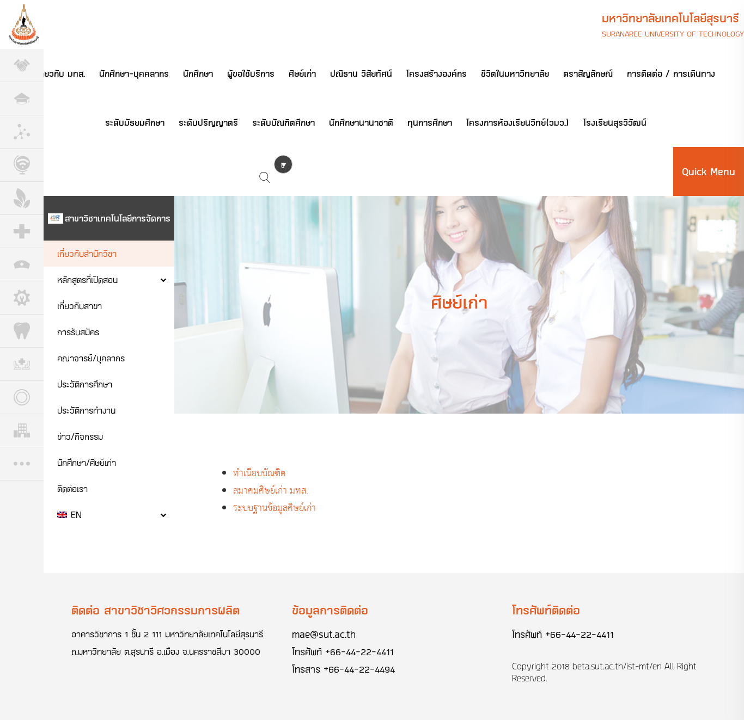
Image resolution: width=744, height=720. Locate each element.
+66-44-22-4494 (359, 668)
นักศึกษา (198, 73)
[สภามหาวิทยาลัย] (22, 65)
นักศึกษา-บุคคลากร (134, 73)
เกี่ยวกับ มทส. (60, 73)
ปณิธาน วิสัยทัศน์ (361, 73)
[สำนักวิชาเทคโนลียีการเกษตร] (22, 198)
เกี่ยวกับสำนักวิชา (87, 253)
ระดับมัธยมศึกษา (134, 122)
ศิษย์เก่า (302, 73)
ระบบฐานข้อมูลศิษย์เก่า (276, 508)
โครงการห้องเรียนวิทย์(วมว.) (517, 122)
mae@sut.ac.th (324, 634)
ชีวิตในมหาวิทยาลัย (515, 73)
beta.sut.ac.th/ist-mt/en (617, 666)
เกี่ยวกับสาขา (79, 305)
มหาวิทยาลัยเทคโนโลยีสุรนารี (670, 18)
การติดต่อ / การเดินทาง (671, 73)
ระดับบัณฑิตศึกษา (283, 122)
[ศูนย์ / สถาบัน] (22, 397)
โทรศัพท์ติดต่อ (546, 610)
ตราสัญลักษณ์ (588, 73)
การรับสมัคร (78, 331)
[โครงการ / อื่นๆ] (22, 464)
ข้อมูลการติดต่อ (330, 610)
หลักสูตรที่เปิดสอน (87, 279)
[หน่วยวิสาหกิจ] (22, 430)
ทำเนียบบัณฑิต (263, 473)
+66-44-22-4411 (359, 651)
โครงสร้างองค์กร (436, 73)
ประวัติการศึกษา (84, 384)
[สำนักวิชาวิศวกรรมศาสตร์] (22, 298)
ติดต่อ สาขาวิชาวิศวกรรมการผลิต (155, 610)
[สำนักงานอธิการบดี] (22, 98)
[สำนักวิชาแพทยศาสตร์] (22, 231)
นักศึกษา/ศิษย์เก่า (86, 462)
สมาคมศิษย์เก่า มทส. (270, 491)
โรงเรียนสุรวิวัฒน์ (615, 122)
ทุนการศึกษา (429, 122)
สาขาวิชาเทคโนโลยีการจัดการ (117, 218)
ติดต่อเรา (72, 488)
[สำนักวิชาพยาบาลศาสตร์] (22, 264)
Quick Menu (708, 171)
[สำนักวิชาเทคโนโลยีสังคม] (22, 165)
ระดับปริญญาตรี (208, 122)
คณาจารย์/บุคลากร (91, 358)
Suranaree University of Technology (673, 33)
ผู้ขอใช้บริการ (251, 73)
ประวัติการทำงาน (86, 410)
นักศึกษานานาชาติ (361, 122)
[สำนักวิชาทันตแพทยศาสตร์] (22, 331)
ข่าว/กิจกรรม (80, 436)
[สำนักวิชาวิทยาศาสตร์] (22, 132)
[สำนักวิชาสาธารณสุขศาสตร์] (22, 364)
